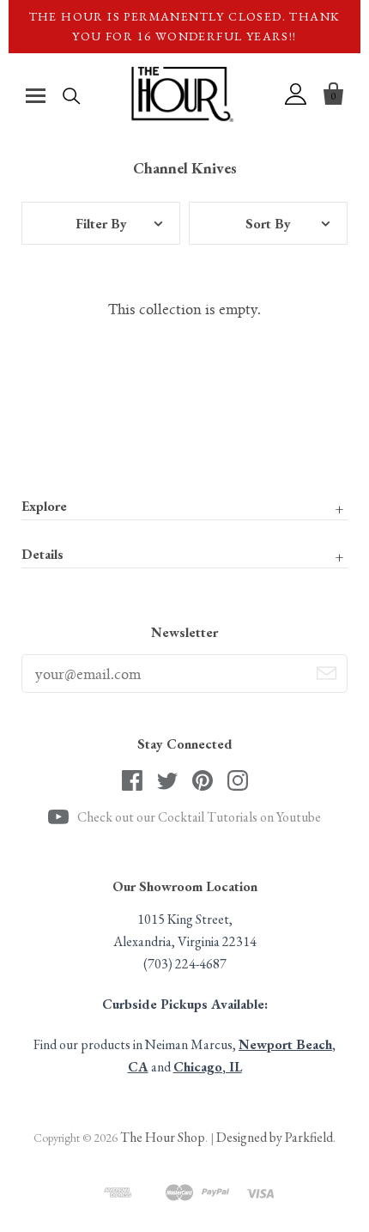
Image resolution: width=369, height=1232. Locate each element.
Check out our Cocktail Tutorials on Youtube (199, 817)
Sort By (268, 224)
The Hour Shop (162, 1137)
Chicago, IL (207, 1067)
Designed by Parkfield (274, 1137)
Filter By (101, 224)
